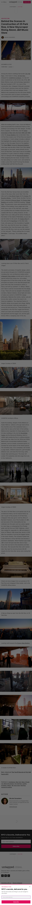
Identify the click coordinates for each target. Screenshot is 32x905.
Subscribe (16, 902)
